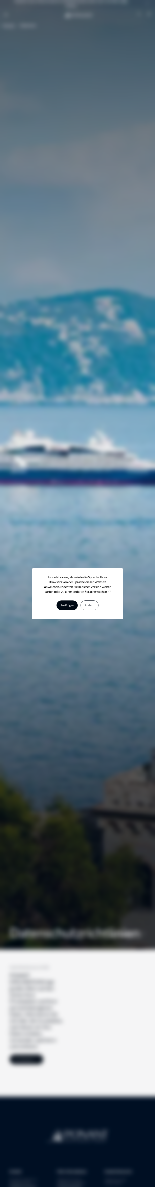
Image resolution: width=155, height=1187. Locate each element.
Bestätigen (67, 605)
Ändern (89, 605)
